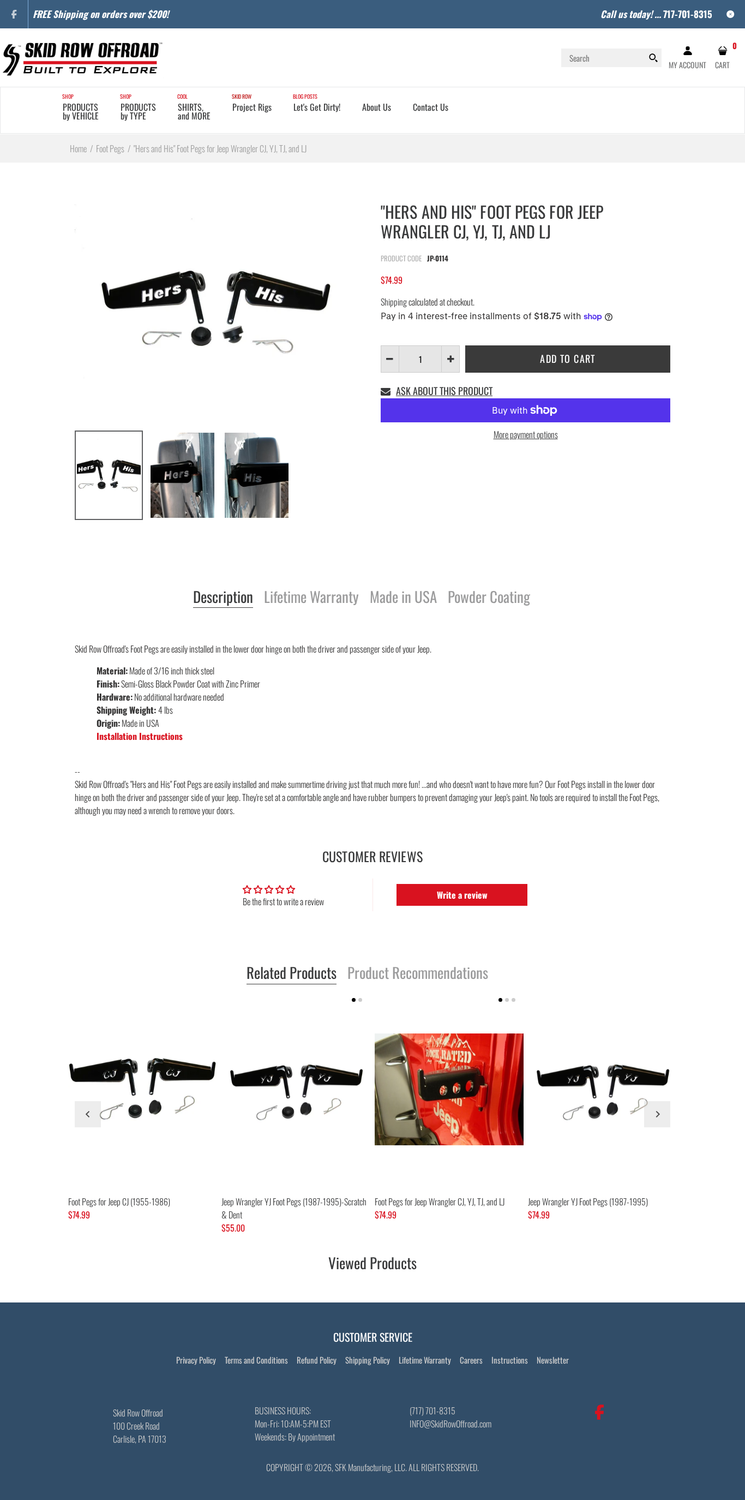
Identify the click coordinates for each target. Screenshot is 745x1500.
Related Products (292, 973)
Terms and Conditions (256, 1360)
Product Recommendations (417, 973)
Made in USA (403, 597)
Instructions (509, 1360)
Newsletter (553, 1360)
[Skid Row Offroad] (82, 56)
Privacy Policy (196, 1360)
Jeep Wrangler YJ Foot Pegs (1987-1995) (588, 1201)
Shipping (394, 301)
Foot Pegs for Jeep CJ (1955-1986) (119, 1201)
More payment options (526, 434)
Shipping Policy (367, 1360)
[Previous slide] (88, 1114)
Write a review (462, 894)
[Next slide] (657, 1114)
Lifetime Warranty (311, 597)
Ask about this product (444, 391)
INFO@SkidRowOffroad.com (450, 1423)
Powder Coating (489, 597)
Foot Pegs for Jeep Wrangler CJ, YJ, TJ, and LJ (439, 1201)
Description (223, 597)
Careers (471, 1360)
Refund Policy (317, 1360)
